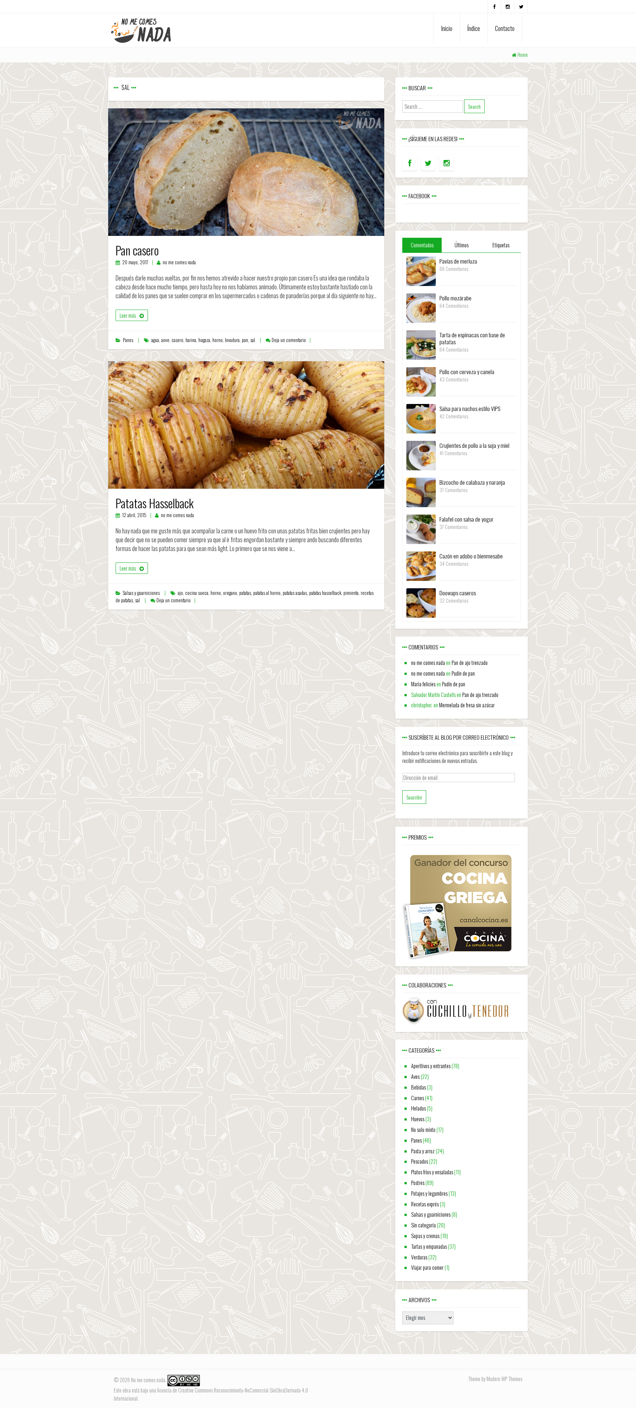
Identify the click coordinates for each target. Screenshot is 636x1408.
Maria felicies (423, 684)
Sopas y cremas (425, 1236)
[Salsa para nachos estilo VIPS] (421, 418)
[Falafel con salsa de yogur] (421, 528)
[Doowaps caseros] (421, 602)
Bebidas (418, 1087)
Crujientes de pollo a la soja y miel (474, 445)
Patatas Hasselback (155, 503)
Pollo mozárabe (455, 297)
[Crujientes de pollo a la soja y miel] (421, 455)
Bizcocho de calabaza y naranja (472, 482)
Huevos (417, 1119)
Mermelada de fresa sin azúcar (467, 705)
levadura (232, 340)
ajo (180, 592)
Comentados (422, 245)
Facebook (419, 195)
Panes (128, 340)
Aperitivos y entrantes (431, 1066)
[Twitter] (521, 6)
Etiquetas (500, 245)
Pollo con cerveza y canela (466, 371)
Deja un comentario (289, 340)
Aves (415, 1076)
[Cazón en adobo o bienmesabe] (421, 565)
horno (217, 340)
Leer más (128, 315)
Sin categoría (423, 1225)
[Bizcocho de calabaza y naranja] (421, 491)
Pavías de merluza (458, 261)
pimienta (350, 592)
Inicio (446, 28)
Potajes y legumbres (429, 1193)
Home (522, 54)
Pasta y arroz (423, 1151)
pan (245, 340)
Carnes (417, 1098)
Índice (473, 28)
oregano (230, 592)
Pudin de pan (463, 673)
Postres (417, 1182)
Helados (418, 1108)
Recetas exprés (425, 1204)
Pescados (419, 1161)
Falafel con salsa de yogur (466, 519)
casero (177, 340)
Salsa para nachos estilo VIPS (469, 408)
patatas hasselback (325, 592)
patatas (245, 592)
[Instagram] (507, 6)
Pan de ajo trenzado (470, 662)
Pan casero (137, 250)
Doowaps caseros (457, 592)
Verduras (419, 1257)
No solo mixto (423, 1129)
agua (155, 340)
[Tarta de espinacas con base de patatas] (421, 344)
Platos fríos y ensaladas (432, 1172)
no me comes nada (179, 262)
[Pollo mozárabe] (421, 307)
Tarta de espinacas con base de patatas (472, 338)
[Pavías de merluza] (421, 270)
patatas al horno (266, 592)
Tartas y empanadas (429, 1246)
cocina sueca (196, 592)
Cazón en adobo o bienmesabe (471, 555)
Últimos (462, 245)
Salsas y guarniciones (141, 592)
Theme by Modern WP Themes (495, 1379)
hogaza (204, 340)
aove (165, 340)
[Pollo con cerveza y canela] (421, 381)
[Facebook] (494, 6)
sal (252, 340)
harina (191, 340)
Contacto (505, 28)
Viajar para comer (427, 1267)
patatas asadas (295, 592)
